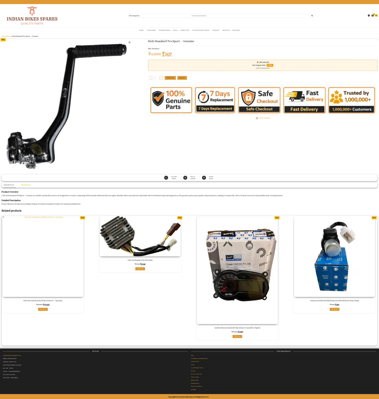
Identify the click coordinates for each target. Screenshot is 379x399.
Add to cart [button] (43, 309)
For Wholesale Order (200, 30)
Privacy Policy (195, 377)
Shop (175, 30)
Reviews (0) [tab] (25, 185)
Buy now (182, 78)
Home (3, 36)
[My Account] (369, 15)
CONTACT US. (195, 361)
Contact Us (184, 30)
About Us (225, 30)
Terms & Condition (196, 386)
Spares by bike (164, 30)
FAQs (192, 365)
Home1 (193, 371)
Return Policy (195, 380)
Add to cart (170, 78)
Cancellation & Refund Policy (199, 358)
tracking (236, 30)
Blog (192, 355)
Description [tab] (8, 185)
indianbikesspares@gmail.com (12, 355)
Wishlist (215, 30)
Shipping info (195, 383)
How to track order (196, 374)
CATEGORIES (151, 30)
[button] (129, 42)
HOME (141, 30)
